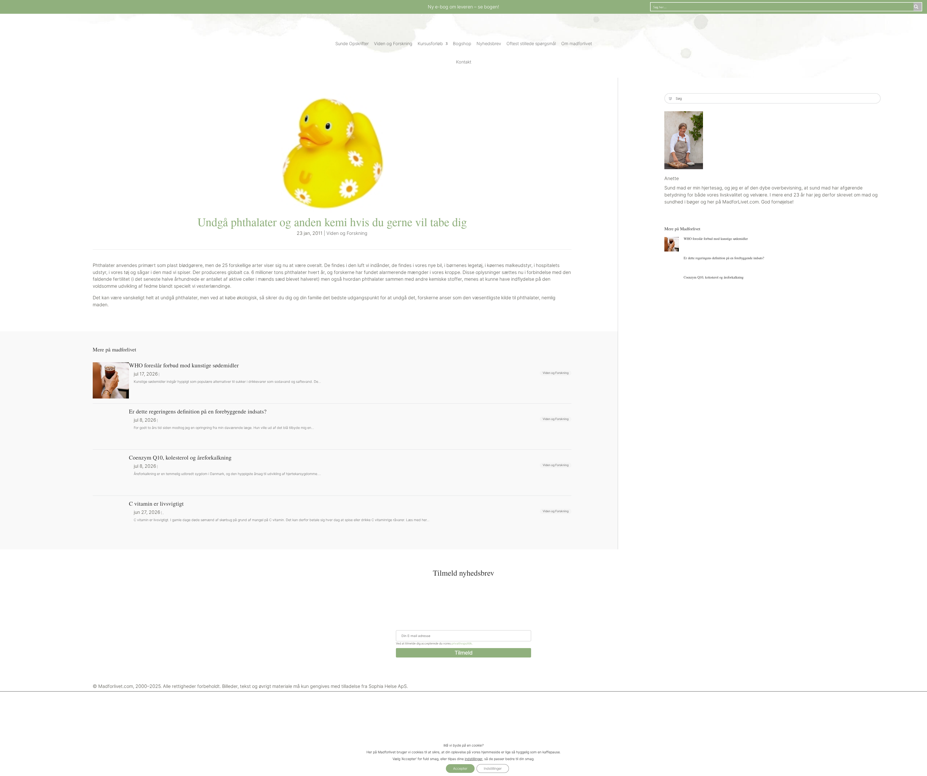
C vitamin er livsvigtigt (156, 503)
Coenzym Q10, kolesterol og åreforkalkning (714, 277)
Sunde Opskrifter (352, 43)
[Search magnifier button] (917, 7)
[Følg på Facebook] (136, 6)
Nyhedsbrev (489, 43)
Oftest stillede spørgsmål (531, 43)
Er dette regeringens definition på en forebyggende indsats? (724, 258)
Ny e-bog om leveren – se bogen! (463, 7)
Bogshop (462, 43)
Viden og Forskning (393, 43)
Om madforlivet (576, 43)
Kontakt (463, 61)
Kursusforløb (430, 43)
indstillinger (473, 759)
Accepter (460, 768)
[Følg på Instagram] (146, 6)
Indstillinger (493, 768)
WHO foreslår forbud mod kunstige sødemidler (716, 238)
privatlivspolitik (461, 643)
